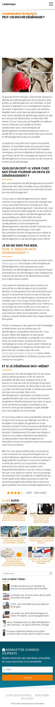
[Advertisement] (27, 38)
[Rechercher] (50, 573)
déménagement (10, 263)
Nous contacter (27, 698)
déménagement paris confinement (19, 353)
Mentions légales (42, 694)
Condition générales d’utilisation (19, 694)
